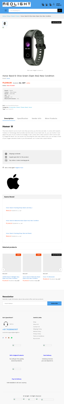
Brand (18, 107)
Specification (22, 118)
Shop (34, 322)
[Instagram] (8, 338)
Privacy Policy (37, 333)
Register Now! (19, 167)
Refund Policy (37, 331)
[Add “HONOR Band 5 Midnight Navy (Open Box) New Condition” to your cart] (7, 271)
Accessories (12, 107)
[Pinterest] (5, 338)
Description (9, 118)
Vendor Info (36, 118)
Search (59, 10)
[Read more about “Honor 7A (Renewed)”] (48, 271)
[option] (12, 269)
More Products (51, 118)
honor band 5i (9, 109)
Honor (8, 78)
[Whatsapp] (11, 338)
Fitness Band (24, 107)
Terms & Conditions (38, 336)
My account (36, 338)
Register (59, 5)
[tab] (8, 119)
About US (36, 324)
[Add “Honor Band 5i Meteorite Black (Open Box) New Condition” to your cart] (28, 271)
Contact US (36, 326)
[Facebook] (3, 338)
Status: (4, 85)
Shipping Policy (37, 329)
